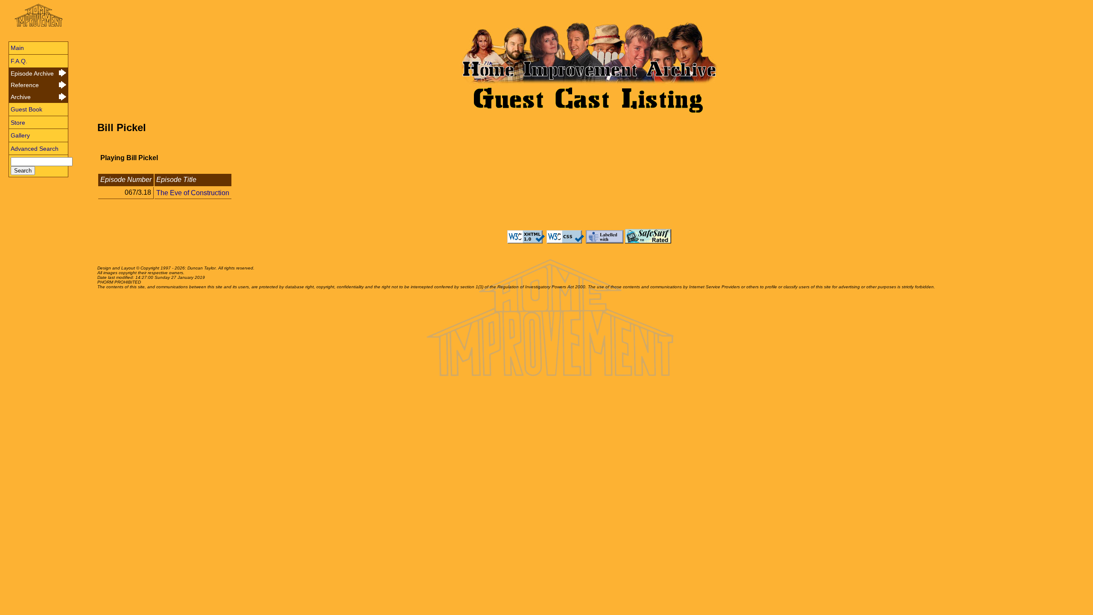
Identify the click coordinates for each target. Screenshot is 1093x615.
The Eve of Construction (192, 192)
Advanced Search (34, 148)
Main (17, 47)
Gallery (20, 135)
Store (18, 122)
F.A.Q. (19, 61)
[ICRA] (604, 241)
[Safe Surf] (648, 241)
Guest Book (26, 109)
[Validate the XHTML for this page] (526, 241)
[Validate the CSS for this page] (565, 241)
